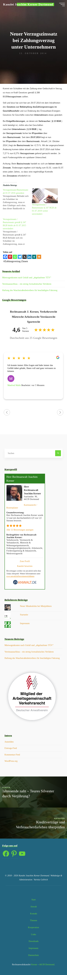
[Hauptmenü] (62, 4)
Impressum (25, 623)
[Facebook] (5, 257)
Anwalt (33, 906)
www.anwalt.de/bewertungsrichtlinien (20, 576)
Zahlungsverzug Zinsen (16, 261)
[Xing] (34, 257)
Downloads (33, 941)
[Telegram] (20, 257)
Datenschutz (33, 955)
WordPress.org (11, 761)
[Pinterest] (10, 257)
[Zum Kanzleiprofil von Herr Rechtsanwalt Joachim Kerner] (14, 492)
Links (33, 934)
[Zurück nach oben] (55, 963)
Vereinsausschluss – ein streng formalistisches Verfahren (26, 284)
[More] (39, 257)
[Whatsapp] (15, 257)
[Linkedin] (29, 257)
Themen (33, 920)
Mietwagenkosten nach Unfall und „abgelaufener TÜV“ (26, 277)
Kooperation (33, 927)
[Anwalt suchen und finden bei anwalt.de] (24, 584)
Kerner (34, 964)
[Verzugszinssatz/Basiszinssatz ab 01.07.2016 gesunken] (17, 199)
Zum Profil (25, 561)
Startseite (24, 614)
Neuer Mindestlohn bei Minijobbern (36, 606)
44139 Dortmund (46, 964)
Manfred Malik (14, 385)
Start (33, 899)
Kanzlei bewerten (24, 566)
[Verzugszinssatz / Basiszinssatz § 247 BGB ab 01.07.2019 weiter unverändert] (45, 195)
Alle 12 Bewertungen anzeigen (19, 529)
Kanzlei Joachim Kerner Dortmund (28, 4)
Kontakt (33, 913)
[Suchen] (58, 453)
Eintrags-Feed (11, 748)
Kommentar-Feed (12, 754)
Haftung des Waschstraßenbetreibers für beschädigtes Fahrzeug (29, 290)
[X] (24, 257)
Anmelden (9, 741)
